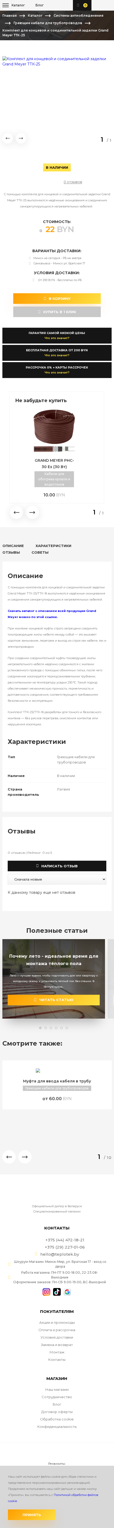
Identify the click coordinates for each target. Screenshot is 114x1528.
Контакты (56, 1359)
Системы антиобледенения (78, 15)
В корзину (57, 298)
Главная (9, 15)
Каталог (35, 15)
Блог (57, 1404)
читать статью (53, 1000)
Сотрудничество (57, 1397)
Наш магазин (57, 1389)
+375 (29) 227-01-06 (106, 5)
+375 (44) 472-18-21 (98, 5)
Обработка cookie (57, 1419)
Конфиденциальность (57, 1426)
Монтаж (57, 1352)
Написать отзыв (57, 866)
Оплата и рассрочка (56, 1330)
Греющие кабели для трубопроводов (48, 23)
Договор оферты (57, 1412)
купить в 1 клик (57, 312)
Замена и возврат (57, 1345)
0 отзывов (73, 182)
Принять (32, 1515)
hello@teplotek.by (59, 1254)
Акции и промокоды (57, 1322)
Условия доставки (57, 1337)
